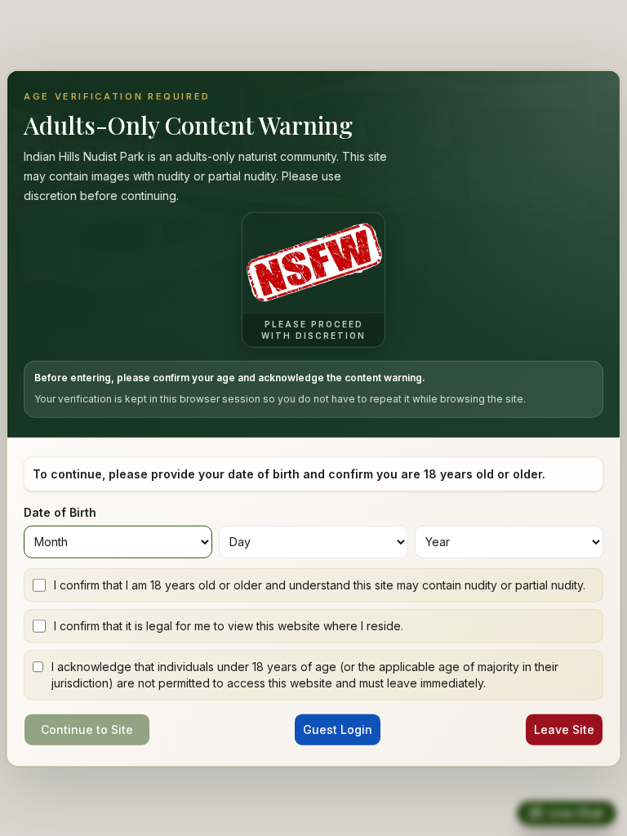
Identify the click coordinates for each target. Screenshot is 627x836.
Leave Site (564, 729)
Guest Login (337, 729)
